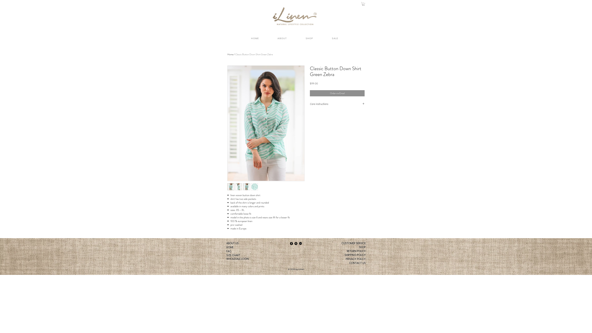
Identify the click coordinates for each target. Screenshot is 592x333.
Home (230, 54)
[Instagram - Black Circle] (295, 243)
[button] (363, 4)
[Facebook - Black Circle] (291, 243)
